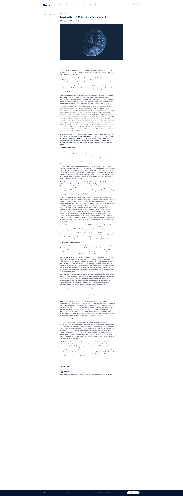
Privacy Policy (115, 492)
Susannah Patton (64, 62)
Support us (135, 5)
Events (91, 5)
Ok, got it (133, 492)
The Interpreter (85, 5)
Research (68, 5)
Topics (61, 5)
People (96, 5)
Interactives (75, 5)
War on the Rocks (74, 21)
